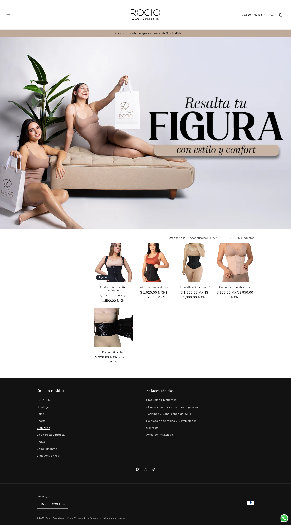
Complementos (47, 448)
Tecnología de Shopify (86, 518)
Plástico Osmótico (113, 352)
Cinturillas (43, 427)
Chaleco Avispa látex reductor (113, 288)
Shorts (41, 420)
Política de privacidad (114, 518)
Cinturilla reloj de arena (235, 287)
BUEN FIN (43, 399)
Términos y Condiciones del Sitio (168, 413)
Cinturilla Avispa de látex (154, 287)
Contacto (152, 427)
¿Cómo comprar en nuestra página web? (174, 407)
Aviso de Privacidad (159, 434)
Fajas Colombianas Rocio (60, 518)
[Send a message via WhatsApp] (284, 518)
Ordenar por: (177, 237)
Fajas (40, 413)
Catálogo (43, 407)
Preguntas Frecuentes (161, 399)
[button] (8, 14)
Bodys (41, 441)
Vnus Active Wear (49, 455)
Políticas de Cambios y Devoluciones (171, 420)
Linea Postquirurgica (51, 434)
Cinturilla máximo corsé (194, 287)
